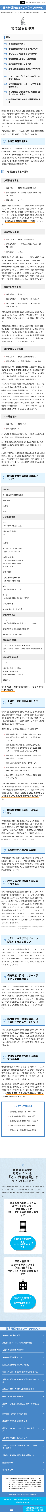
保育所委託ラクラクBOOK (23, 7)
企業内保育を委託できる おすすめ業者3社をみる (22, 1243)
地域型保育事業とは (16, 43)
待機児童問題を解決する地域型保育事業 (24, 100)
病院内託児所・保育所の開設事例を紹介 (18, 1389)
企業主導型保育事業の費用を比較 (22, 1125)
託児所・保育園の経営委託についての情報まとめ (21, 1404)
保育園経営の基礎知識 (11, 1335)
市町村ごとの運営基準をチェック (22, 53)
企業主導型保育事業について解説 (22, 1116)
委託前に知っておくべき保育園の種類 (17, 1342)
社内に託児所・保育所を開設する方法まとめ (20, 1372)
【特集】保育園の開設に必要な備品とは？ (19, 1455)
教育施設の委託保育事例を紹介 (14, 1421)
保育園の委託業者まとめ (12, 1357)
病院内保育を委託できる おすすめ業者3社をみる (22, 1301)
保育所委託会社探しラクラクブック (35, 3)
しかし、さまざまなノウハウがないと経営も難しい (24, 77)
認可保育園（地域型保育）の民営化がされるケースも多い (24, 93)
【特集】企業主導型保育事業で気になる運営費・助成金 (20, 1446)
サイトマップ (7, 1470)
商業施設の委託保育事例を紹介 (14, 1413)
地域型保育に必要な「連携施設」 (22, 58)
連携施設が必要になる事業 (19, 63)
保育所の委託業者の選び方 (13, 1350)
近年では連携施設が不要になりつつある (24, 70)
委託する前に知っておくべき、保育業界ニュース (21, 1429)
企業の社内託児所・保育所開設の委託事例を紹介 (21, 1380)
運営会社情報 (7, 1462)
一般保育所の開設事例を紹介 (13, 1396)
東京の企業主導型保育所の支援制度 (23, 1130)
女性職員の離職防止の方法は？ (14, 1438)
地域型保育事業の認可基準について (23, 48)
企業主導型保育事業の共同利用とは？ (24, 1121)
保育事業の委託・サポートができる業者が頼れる (24, 85)
